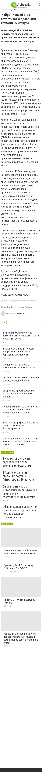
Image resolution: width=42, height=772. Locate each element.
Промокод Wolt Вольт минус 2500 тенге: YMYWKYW (18, 567)
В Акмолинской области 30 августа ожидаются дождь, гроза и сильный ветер (21, 335)
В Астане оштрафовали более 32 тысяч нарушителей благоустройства (20, 425)
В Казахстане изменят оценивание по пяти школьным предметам (17, 462)
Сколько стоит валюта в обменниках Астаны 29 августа (20, 366)
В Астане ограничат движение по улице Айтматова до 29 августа (18, 476)
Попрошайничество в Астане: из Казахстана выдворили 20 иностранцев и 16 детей (20, 409)
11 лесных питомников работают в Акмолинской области (21, 379)
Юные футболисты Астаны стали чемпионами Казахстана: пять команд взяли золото (20, 441)
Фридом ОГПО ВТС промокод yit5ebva (19, 601)
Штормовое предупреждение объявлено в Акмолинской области (18, 393)
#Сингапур (20, 307)
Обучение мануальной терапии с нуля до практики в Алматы (20, 552)
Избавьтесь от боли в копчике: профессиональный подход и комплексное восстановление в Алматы (20, 638)
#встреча (28, 307)
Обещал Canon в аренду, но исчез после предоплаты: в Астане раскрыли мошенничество (20, 512)
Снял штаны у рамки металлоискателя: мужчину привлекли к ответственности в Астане (20, 492)
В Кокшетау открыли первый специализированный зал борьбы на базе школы (18, 351)
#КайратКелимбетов (8, 307)
